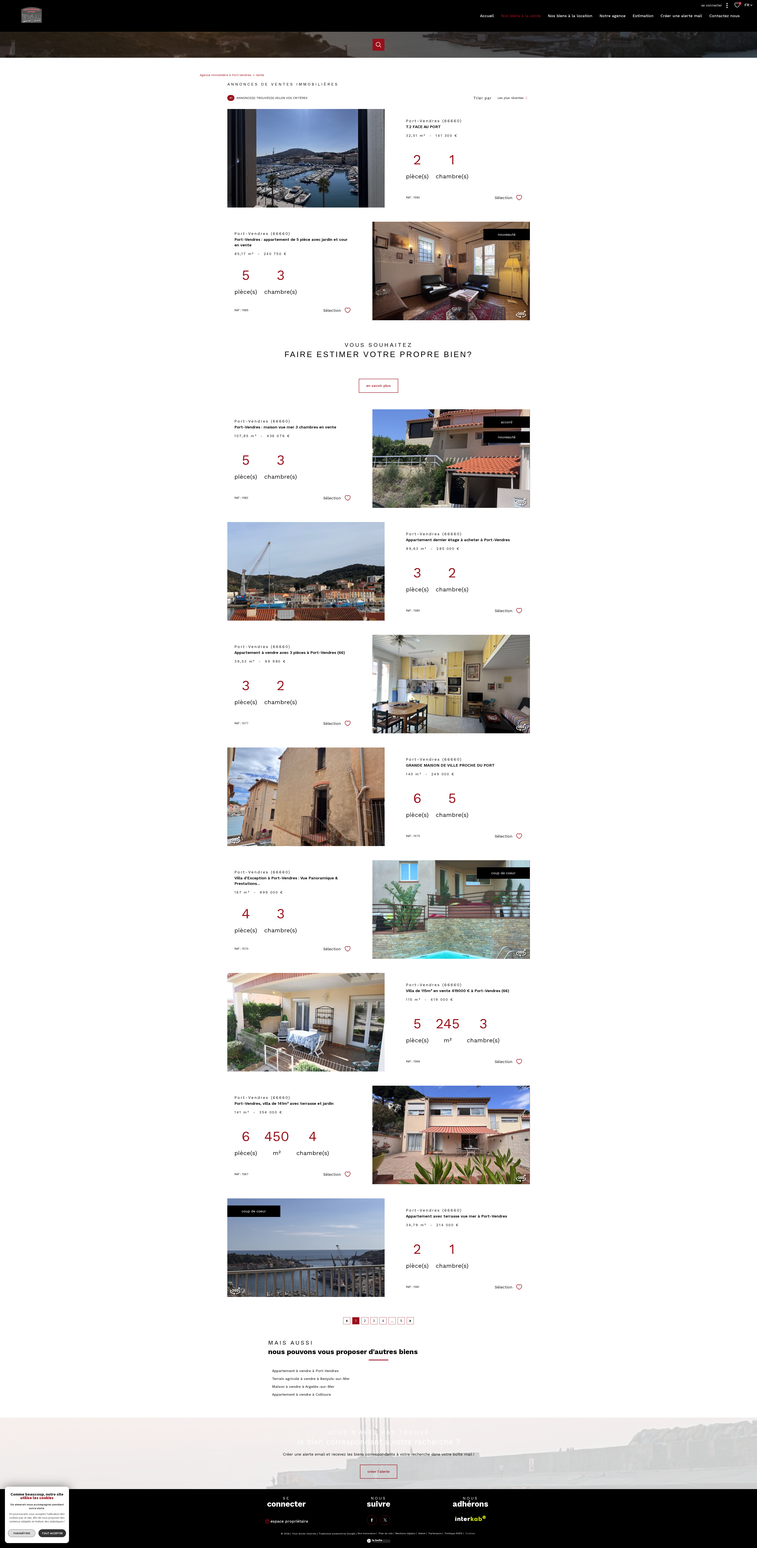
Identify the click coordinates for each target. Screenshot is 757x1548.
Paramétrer (21, 1533)
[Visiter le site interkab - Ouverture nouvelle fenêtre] (470, 1518)
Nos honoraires (367, 1533)
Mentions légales (405, 1533)
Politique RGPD (453, 1533)
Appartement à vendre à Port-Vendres (305, 1371)
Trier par (482, 98)
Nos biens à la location (570, 15)
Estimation (643, 15)
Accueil (487, 15)
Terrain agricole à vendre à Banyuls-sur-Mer (311, 1379)
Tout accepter (52, 1533)
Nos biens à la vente (521, 15)
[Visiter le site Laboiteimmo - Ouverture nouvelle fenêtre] (378, 1541)
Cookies (470, 1533)
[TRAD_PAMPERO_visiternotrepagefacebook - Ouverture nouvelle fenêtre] (372, 1520)
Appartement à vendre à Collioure (301, 1394)
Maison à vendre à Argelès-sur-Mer (303, 1386)
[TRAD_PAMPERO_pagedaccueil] (31, 22)
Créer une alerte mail (681, 15)
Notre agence (612, 15)
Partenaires (435, 1533)
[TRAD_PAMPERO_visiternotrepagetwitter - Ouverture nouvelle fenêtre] (385, 1520)
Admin (422, 1533)
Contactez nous (724, 15)
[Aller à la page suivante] (410, 1320)
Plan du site (386, 1533)
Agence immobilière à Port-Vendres (225, 75)
